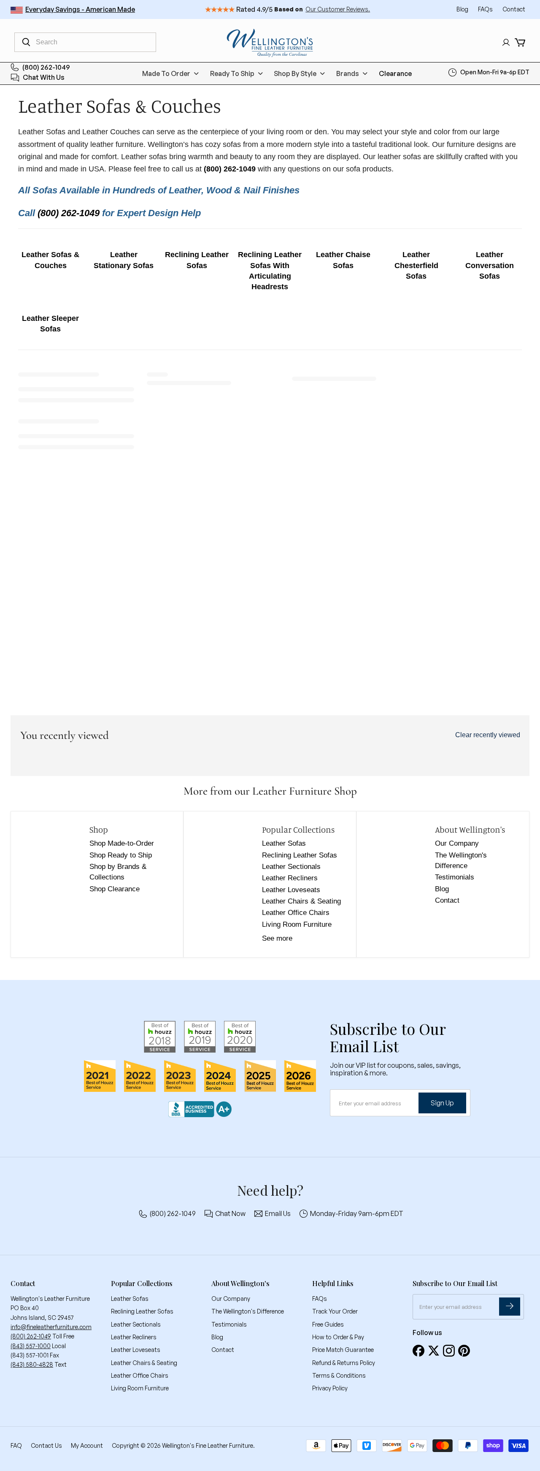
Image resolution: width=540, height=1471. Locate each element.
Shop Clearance (114, 889)
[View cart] (520, 42)
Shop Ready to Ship (120, 855)
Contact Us (46, 1445)
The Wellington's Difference (461, 860)
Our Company (457, 843)
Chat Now (230, 1213)
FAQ (16, 1445)
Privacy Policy (330, 1388)
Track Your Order (335, 1311)
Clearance (395, 73)
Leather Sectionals (291, 867)
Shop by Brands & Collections (117, 872)
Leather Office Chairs (295, 913)
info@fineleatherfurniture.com (51, 1326)
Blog (463, 9)
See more (277, 938)
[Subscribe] (509, 1306)
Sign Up (442, 1103)
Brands (347, 73)
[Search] (26, 42)
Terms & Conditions (339, 1375)
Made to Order (166, 73)
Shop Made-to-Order (121, 843)
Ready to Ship (232, 73)
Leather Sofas (284, 843)
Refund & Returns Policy (343, 1362)
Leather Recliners (290, 878)
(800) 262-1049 (46, 67)
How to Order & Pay (338, 1337)
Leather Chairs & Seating (301, 901)
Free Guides (328, 1324)
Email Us (278, 1213)
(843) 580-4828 (32, 1364)
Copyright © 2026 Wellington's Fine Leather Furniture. (183, 1445)
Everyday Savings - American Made (80, 9)
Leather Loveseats (291, 890)
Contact (513, 9)
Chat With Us (44, 77)
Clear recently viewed (487, 734)
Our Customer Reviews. (337, 9)
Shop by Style (295, 73)
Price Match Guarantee (343, 1349)
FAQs (486, 9)
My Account (87, 1445)
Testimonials (454, 877)
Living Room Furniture (297, 924)
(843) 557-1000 (31, 1345)
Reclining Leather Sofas (299, 855)
